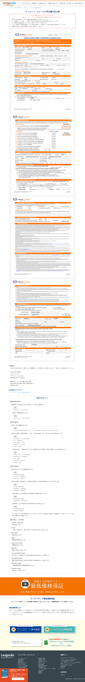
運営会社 (40, 673)
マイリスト (56, 3)
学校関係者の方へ (42, 667)
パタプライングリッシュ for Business (68, 659)
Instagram (63, 674)
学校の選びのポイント (22, 662)
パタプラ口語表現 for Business (67, 660)
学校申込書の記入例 (42, 665)
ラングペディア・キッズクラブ (67, 657)
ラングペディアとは (26, 3)
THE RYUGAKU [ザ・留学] (66, 665)
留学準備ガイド (35, 3)
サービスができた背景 (22, 665)
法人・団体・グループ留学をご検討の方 (74, 3)
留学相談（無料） (42, 658)
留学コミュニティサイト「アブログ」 (68, 663)
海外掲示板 (63, 666)
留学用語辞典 (41, 664)
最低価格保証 (21, 659)
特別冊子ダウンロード (43, 661)
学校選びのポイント (43, 3)
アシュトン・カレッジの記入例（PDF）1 (21, 392)
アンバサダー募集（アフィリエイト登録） (47, 668)
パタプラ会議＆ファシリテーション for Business (71, 662)
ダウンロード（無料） (18, 678)
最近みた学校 (62, 3)
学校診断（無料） (42, 659)
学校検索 (50, 3)
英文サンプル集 (41, 662)
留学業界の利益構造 (22, 667)
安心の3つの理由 (21, 664)
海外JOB (62, 667)
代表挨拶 (40, 671)
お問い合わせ (41, 670)
